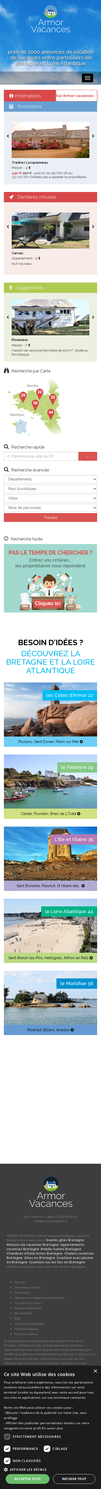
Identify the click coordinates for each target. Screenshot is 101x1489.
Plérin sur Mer (67, 742)
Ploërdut (34, 1030)
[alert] (50, 1427)
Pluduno (25, 742)
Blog (17, 1318)
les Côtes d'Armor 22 (69, 695)
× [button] (95, 1371)
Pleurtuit (48, 886)
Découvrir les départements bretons (39, 1298)
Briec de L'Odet (63, 814)
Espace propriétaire (27, 1308)
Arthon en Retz (76, 958)
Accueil (19, 1282)
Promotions (22, 1292)
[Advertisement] (50, 1093)
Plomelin (41, 814)
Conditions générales (29, 1324)
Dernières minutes (27, 1287)
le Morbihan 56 (76, 983)
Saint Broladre (28, 886)
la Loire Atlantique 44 (69, 911)
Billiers (48, 1030)
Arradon (63, 1030)
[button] (50, 1469)
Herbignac (53, 958)
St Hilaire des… (69, 886)
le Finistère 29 (77, 767)
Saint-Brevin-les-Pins (25, 958)
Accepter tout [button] (27, 1479)
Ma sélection (23, 1313)
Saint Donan (44, 742)
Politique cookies (26, 1334)
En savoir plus (52, 1428)
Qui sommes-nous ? (28, 1303)
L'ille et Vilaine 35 (73, 839)
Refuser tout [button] (74, 1479)
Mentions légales (26, 1329)
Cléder (26, 814)
